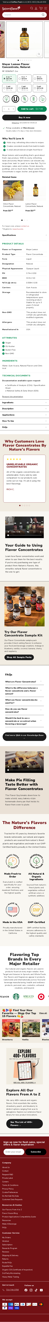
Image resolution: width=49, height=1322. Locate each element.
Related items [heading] (9, 177)
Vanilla (25, 1039)
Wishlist (5, 1241)
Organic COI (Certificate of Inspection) (17, 1270)
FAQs (4, 427)
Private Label (7, 1178)
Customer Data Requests (12, 1199)
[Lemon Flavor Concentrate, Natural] (35, 190)
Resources (6, 1220)
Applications (8, 415)
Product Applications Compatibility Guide (19, 1217)
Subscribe (36, 1152)
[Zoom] (39, 54)
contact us (25, 226)
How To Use (8, 421)
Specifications (9, 235)
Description (7, 408)
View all (43, 1013)
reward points (17, 229)
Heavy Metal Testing (10, 1277)
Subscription (7, 1245)
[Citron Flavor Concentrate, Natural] (13, 190)
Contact (5, 1171)
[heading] (11, 8)
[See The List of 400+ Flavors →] (24, 1066)
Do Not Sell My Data (10, 1196)
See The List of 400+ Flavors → (21, 1124)
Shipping (15, 123)
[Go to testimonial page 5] (29, 505)
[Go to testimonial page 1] (20, 505)
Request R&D (7, 1174)
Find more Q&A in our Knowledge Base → (24, 736)
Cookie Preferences (10, 1192)
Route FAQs (7, 1262)
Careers (5, 1182)
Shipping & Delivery (10, 1255)
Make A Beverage (9, 1224)
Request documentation (12, 396)
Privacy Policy (8, 1189)
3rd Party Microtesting (11, 1273)
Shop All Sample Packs (19, 657)
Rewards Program (9, 1248)
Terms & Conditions (10, 1185)
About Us (6, 1167)
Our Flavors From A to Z (12, 1210)
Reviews (5, 1252)
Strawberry (7, 1039)
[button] (40, 8)
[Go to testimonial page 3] (24, 505)
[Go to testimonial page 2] (22, 505)
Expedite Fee (7, 1266)
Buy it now (24, 117)
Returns (5, 1259)
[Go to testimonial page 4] (27, 505)
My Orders (6, 1237)
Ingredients (7, 402)
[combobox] (24, 15)
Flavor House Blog (10, 1213)
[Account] (36, 8)
